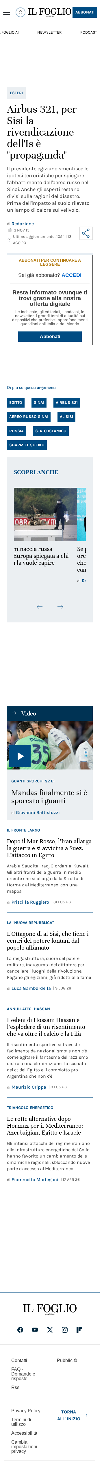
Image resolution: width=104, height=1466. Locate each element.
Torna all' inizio (68, 1415)
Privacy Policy (25, 1410)
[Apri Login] (20, 12)
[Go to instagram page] (65, 1330)
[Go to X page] (50, 1330)
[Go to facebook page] (20, 1330)
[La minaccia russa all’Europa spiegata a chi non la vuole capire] (50, 514)
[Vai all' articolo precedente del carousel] (40, 606)
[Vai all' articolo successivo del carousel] (60, 606)
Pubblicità (67, 1360)
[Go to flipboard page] (79, 1330)
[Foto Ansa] (50, 745)
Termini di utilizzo (21, 1422)
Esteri (16, 92)
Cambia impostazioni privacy (24, 1447)
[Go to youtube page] (35, 1330)
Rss (15, 1387)
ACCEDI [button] (71, 275)
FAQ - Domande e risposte (23, 1374)
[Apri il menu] (6, 12)
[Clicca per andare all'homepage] (50, 1309)
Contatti (19, 1360)
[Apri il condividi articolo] (86, 233)
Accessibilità (24, 1433)
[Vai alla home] (50, 12)
